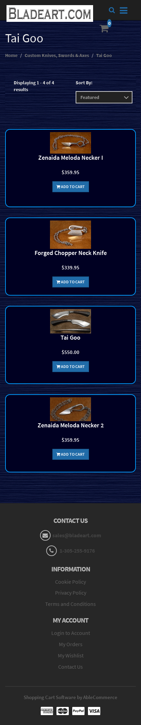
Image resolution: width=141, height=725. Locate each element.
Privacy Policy (70, 592)
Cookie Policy (70, 581)
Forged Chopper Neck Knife (71, 253)
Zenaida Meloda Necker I (70, 157)
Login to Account (70, 632)
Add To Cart (72, 186)
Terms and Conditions (70, 603)
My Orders (70, 644)
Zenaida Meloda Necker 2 (71, 425)
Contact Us (70, 666)
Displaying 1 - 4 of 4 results (34, 86)
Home (11, 55)
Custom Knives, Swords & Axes (57, 55)
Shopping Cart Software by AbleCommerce (70, 697)
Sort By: (84, 83)
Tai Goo (104, 55)
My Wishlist (71, 655)
